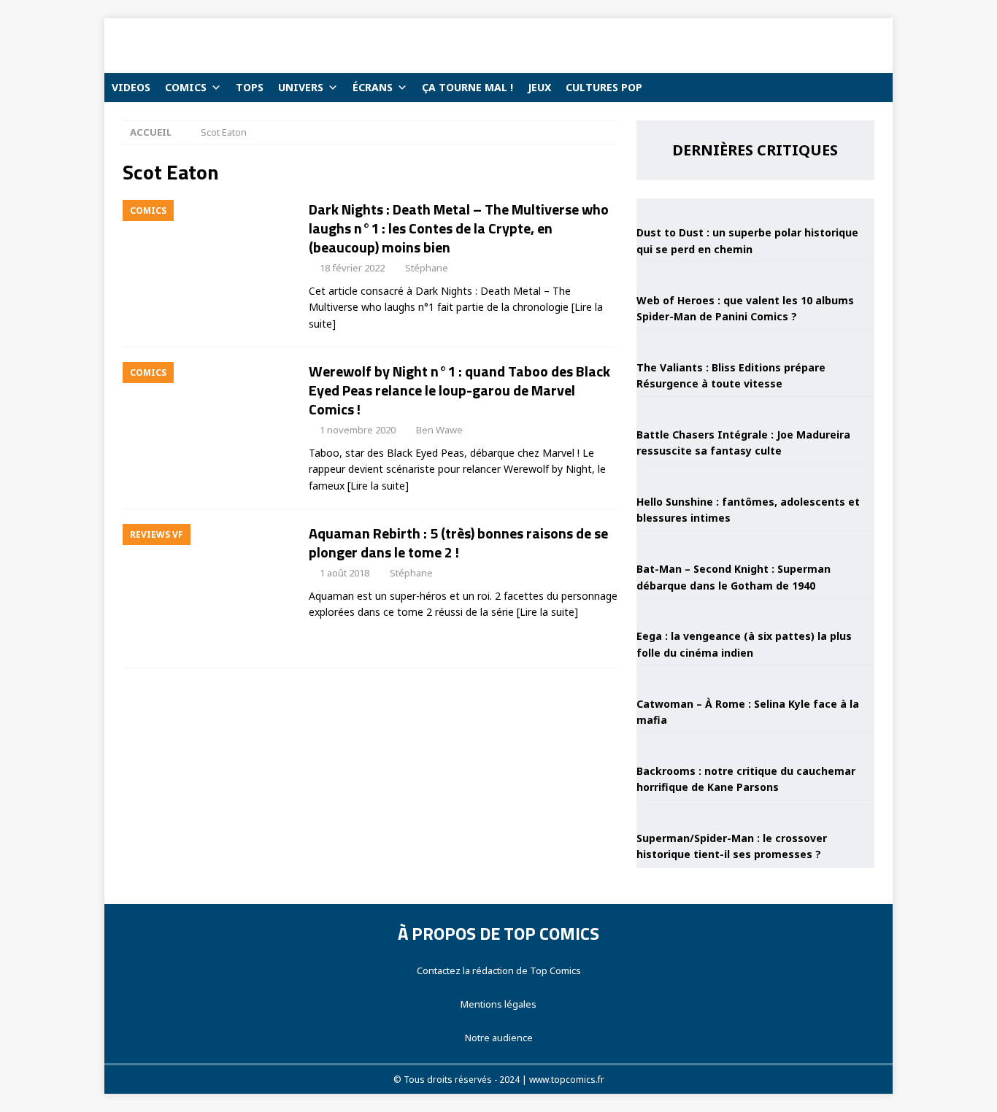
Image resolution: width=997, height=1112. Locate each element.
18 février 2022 (352, 267)
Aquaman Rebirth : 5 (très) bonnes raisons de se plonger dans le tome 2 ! (458, 542)
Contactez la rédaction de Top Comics (499, 970)
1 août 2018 (344, 572)
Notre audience (499, 1037)
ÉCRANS (373, 87)
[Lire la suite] (378, 486)
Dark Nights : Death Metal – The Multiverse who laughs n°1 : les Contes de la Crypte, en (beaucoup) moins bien (459, 228)
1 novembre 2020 (358, 429)
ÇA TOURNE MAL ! (467, 87)
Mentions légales (498, 1004)
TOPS (249, 87)
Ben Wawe (439, 429)
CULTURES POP (604, 87)
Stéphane (426, 267)
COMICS (186, 87)
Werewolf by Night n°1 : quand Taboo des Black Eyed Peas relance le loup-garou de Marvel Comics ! (459, 390)
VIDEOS (131, 87)
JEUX (539, 87)
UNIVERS (300, 87)
